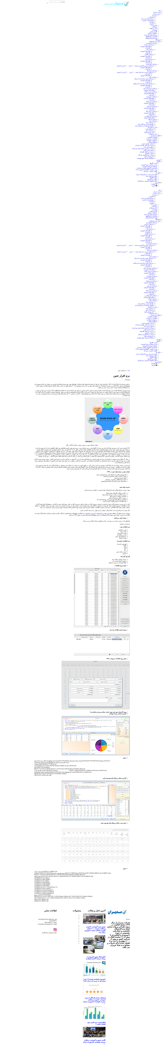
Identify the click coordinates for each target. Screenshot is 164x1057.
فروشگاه (158, 40)
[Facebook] (104, 1052)
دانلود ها (158, 173)
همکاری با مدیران (156, 135)
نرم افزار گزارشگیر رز (150, 116)
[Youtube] (91, 1052)
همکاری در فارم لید (151, 139)
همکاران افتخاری (152, 137)
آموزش (152, 23)
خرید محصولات (153, 134)
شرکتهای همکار (152, 142)
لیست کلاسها (153, 163)
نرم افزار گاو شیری (151, 64)
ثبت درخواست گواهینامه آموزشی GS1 (146, 169)
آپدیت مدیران (157, 12)
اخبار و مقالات (153, 28)
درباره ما (154, 15)
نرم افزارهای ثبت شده (147, 18)
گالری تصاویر (153, 31)
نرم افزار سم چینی (151, 106)
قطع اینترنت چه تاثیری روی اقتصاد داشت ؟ (96, 1023)
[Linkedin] (114, 1052)
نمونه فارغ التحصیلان (151, 38)
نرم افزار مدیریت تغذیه (150, 91)
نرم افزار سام (153, 121)
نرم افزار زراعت (149, 44)
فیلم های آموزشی (145, 46)
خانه (159, 10)
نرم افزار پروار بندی (72, 928)
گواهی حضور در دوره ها (150, 171)
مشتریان (154, 30)
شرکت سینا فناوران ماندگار (146, 155)
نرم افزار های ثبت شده (150, 35)
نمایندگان (154, 27)
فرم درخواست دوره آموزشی (149, 164)
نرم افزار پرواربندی (151, 96)
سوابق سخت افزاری (148, 20)
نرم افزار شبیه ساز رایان (150, 88)
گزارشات (147, 48)
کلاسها (159, 161)
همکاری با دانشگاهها (151, 36)
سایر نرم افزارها (152, 127)
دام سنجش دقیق (149, 156)
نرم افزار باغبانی (73, 936)
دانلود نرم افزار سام (151, 176)
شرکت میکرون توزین (148, 143)
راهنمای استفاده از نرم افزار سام (144, 126)
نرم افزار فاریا (150, 129)
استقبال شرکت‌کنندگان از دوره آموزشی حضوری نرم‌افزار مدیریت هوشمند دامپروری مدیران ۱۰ (94, 1000)
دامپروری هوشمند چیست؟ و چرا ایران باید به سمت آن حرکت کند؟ (94, 980)
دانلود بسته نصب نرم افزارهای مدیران (146, 174)
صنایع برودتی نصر (149, 147)
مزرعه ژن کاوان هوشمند (147, 152)
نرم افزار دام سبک (152, 70)
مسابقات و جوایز (152, 33)
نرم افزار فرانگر (152, 119)
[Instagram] (123, 1052)
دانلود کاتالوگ (153, 177)
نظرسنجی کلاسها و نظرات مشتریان (147, 168)
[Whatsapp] (128, 1052)
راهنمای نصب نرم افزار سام (146, 124)
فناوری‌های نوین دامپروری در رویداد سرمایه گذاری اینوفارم (95, 957)
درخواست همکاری (152, 140)
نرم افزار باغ (150, 49)
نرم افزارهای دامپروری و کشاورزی (94, 513)
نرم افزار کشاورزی (151, 43)
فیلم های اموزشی (145, 61)
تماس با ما (154, 25)
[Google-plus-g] (95, 1052)
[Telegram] (109, 1052)
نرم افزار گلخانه (149, 54)
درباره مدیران (157, 14)
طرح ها (152, 22)
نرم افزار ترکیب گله (151, 111)
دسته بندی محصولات (155, 41)
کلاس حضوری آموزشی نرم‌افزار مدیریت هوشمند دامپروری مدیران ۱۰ (94, 1042)
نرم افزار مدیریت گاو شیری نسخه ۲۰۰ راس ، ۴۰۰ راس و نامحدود (135, 66)
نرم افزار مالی (153, 77)
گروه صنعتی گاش (149, 150)
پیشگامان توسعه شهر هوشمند (145, 158)
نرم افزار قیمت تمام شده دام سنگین (143, 83)
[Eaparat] (100, 1052)
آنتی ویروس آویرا (149, 132)
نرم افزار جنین (150, 130)
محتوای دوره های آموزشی (149, 166)
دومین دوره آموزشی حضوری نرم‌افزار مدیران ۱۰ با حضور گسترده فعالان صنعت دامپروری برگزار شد (94, 929)
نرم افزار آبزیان (149, 59)
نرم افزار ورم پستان (151, 101)
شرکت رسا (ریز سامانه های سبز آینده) (143, 148)
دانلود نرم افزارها (152, 179)
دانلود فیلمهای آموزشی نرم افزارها (147, 181)
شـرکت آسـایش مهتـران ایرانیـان (144, 145)
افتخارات (151, 17)
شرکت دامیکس (149, 153)
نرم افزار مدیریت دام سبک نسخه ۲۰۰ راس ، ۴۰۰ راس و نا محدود (135, 72)
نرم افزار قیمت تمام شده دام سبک (144, 78)
